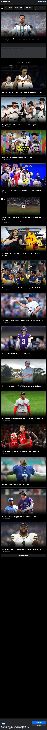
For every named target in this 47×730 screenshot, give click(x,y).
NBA (11, 4)
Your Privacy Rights (39, 727)
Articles (23, 62)
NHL (14, 4)
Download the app (42, 1)
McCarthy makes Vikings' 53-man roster (16, 353)
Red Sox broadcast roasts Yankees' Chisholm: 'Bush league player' (15, 50)
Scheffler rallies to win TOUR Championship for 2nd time (21, 386)
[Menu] (1, 1)
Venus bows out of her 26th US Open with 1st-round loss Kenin (22, 191)
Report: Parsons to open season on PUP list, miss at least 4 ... (23, 549)
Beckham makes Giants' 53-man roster (15, 484)
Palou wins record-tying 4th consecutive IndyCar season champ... (22, 254)
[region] (23, 724)
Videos (28, 62)
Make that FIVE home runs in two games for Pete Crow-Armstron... (21, 218)
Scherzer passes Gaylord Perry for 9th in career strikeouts (22, 320)
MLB (16, 4)
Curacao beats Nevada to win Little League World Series (21, 288)
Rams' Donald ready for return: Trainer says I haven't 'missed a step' (16, 51)
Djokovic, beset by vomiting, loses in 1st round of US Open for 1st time (16, 53)
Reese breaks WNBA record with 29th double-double (20, 451)
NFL (8, 4)
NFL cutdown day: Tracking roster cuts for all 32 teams (13, 55)
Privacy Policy (24, 728)
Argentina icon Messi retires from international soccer (21, 39)
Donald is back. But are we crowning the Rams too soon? (13, 48)
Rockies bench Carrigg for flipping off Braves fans (19, 517)
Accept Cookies (39, 722)
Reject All (39, 725)
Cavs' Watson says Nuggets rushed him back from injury (22, 92)
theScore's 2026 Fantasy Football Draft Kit (17, 157)
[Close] (44, 719)
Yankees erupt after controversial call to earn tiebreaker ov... (23, 419)
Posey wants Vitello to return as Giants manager (19, 125)
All (18, 62)
